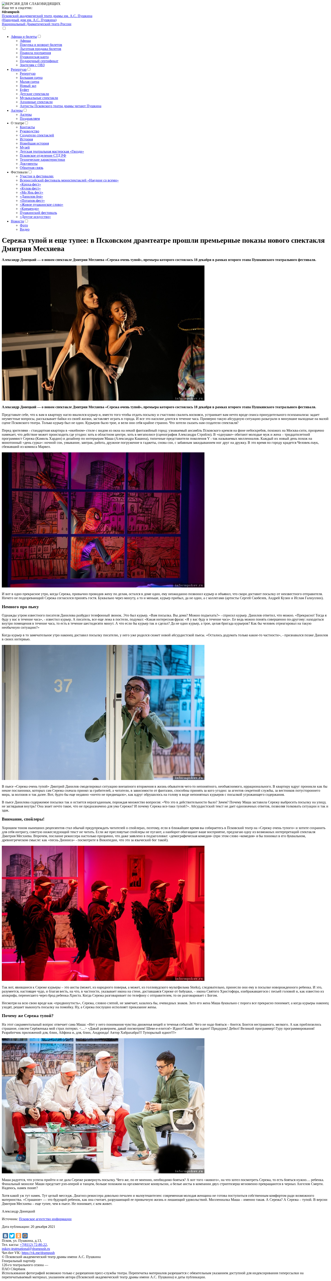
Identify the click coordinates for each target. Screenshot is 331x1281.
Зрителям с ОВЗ (32, 65)
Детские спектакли (34, 94)
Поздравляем (30, 118)
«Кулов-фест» (30, 188)
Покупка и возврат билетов (41, 45)
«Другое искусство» (35, 217)
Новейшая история (34, 143)
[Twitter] (12, 1235)
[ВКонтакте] (5, 1235)
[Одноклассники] (18, 1235)
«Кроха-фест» (30, 184)
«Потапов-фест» (32, 200)
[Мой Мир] (25, 1235)
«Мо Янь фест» (31, 192)
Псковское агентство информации (45, 1219)
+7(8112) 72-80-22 (33, 1245)
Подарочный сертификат (39, 61)
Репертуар (19, 69)
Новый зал (28, 86)
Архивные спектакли (36, 102)
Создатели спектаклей (37, 135)
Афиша (25, 41)
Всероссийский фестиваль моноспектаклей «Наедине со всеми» (69, 180)
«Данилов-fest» (31, 196)
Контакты (27, 127)
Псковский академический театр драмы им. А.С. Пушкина (47, 18)
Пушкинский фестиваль (38, 213)
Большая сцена (31, 77)
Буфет (24, 90)
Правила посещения (35, 53)
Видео (24, 229)
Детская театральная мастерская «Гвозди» (52, 151)
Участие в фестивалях (37, 176)
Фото (24, 225)
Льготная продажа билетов (40, 49)
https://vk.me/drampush (38, 1253)
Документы (29, 164)
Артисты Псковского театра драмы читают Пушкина (60, 106)
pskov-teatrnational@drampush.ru (26, 1249)
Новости (17, 221)
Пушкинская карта (34, 57)
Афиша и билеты (24, 37)
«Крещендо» (29, 209)
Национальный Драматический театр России (36, 24)
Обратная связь (31, 168)
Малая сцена (29, 82)
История (26, 139)
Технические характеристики (42, 159)
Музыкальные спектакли (39, 98)
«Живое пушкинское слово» (41, 204)
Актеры (17, 110)
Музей (25, 147)
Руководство (29, 131)
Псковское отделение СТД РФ (43, 155)
